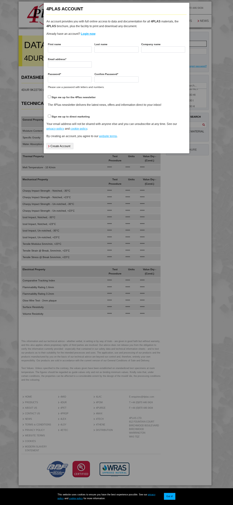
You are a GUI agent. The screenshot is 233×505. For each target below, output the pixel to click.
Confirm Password (106, 74)
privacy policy (55, 128)
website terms (108, 136)
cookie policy (76, 498)
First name (54, 44)
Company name (151, 44)
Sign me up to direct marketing (71, 116)
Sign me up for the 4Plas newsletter (74, 97)
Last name (100, 44)
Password (54, 74)
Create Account (60, 146)
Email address (57, 59)
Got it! (169, 496)
